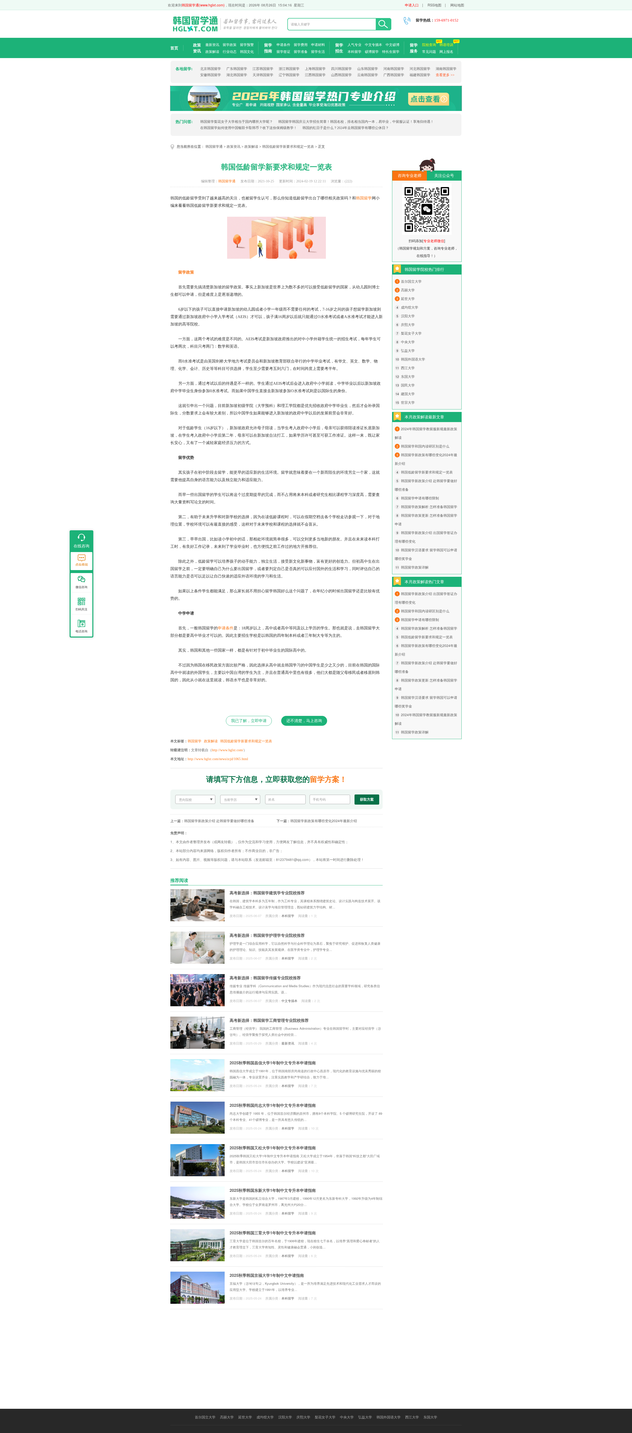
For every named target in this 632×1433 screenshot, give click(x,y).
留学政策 (230, 44)
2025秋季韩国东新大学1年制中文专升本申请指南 (273, 1190)
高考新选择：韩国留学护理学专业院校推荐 (267, 935)
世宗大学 (408, 402)
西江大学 (408, 367)
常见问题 (429, 51)
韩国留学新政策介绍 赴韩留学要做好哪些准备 (219, 820)
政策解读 (212, 51)
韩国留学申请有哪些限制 (420, 497)
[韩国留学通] (224, 30)
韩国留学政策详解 (415, 567)
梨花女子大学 (411, 333)
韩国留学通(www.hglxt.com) (203, 4)
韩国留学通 (214, 147)
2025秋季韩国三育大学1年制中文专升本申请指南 (273, 1233)
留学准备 (301, 51)
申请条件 (283, 44)
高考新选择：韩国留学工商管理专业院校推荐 (269, 1020)
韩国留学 (364, 198)
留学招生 (339, 48)
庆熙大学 (408, 324)
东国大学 (408, 376)
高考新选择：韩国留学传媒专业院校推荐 (265, 978)
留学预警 (247, 44)
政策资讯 (197, 48)
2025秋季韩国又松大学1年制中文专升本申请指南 (273, 1148)
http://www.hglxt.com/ (227, 750)
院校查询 (429, 44)
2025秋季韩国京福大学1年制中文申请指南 (267, 1275)
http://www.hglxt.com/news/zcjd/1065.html (218, 759)
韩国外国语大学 (413, 359)
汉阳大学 (408, 315)
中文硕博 (392, 44)
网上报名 (446, 51)
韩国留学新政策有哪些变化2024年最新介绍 (323, 820)
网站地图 (457, 4)
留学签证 (283, 51)
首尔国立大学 (411, 281)
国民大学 (408, 385)
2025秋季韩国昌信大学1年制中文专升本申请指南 (273, 1063)
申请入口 (412, 4)
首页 (174, 48)
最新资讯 (212, 44)
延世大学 (408, 298)
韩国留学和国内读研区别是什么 (425, 446)
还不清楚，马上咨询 (304, 721)
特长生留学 (390, 51)
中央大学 (408, 341)
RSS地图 (434, 4)
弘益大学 (408, 350)
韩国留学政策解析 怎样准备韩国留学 (429, 506)
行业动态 (230, 51)
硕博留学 (372, 51)
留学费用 (301, 44)
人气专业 (354, 44)
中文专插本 (373, 44)
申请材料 (318, 44)
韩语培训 (446, 44)
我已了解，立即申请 (249, 721)
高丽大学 (408, 289)
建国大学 (408, 393)
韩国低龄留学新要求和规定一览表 (288, 147)
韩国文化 (247, 51)
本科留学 (354, 51)
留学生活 (318, 51)
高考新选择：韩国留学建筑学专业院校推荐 (267, 893)
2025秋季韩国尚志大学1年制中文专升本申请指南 (273, 1105)
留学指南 (268, 48)
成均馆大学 (409, 307)
